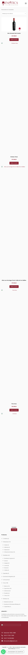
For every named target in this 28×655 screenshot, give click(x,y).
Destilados (5, 555)
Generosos (6, 590)
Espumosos (6, 588)
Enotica (7, 647)
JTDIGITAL (18, 648)
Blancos (6, 586)
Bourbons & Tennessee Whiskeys (11, 604)
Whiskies (5, 598)
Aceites (5, 545)
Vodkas (6, 570)
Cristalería (10, 650)
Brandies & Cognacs (8, 558)
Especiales (5, 573)
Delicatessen (6, 541)
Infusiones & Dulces (8, 552)
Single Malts (7, 606)
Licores (5, 565)
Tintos (5, 595)
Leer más (14, 529)
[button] (26, 3)
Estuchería (22, 650)
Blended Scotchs (8, 602)
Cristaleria (5, 538)
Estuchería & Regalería (8, 576)
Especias (6, 549)
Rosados (6, 593)
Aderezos (6, 547)
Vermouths (5, 579)
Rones (5, 567)
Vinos (4, 583)
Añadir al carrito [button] (14, 39)
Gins (5, 560)
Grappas (6, 563)
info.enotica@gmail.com (10, 641)
